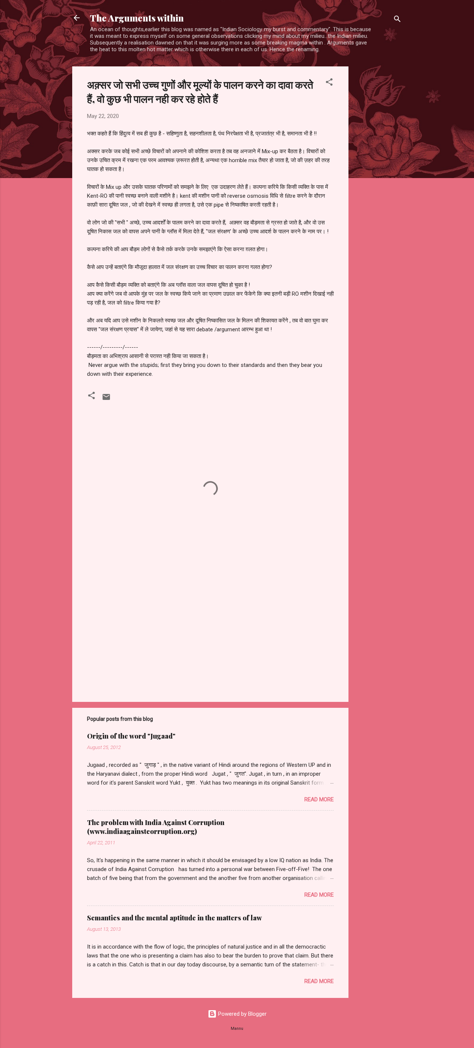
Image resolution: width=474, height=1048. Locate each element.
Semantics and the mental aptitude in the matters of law (174, 917)
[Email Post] (106, 399)
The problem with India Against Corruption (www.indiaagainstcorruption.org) (155, 827)
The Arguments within (137, 18)
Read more (319, 799)
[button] (329, 83)
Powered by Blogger (242, 1014)
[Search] (397, 20)
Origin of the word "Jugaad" (131, 736)
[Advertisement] (378, 177)
